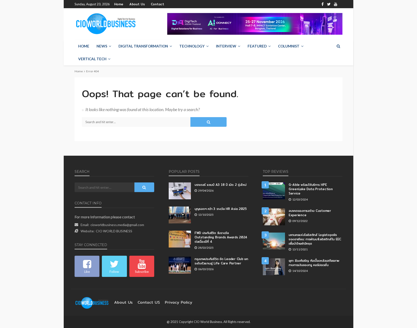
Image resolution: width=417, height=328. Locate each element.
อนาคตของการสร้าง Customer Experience (310, 212)
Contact (157, 4)
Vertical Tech (92, 59)
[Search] (338, 46)
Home (118, 4)
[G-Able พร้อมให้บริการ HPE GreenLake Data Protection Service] (274, 190)
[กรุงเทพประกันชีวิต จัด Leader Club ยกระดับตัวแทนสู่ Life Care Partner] (180, 265)
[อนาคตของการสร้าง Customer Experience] (274, 216)
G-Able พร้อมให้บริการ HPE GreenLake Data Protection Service (311, 189)
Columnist (288, 46)
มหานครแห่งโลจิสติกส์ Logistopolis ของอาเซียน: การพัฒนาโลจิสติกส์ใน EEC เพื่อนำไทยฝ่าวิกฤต (315, 239)
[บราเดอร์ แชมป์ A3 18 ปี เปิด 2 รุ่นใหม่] (180, 190)
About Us (137, 4)
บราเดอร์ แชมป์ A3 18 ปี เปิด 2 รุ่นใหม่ (220, 184)
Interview (226, 46)
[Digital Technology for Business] (106, 24)
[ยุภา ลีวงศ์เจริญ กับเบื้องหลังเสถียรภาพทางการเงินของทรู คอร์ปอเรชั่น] (274, 266)
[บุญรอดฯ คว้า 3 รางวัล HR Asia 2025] (180, 215)
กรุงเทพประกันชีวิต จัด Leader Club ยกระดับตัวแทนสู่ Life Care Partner (221, 261)
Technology (192, 46)
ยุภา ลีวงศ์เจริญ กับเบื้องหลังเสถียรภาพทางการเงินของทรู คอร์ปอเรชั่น (314, 262)
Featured (257, 46)
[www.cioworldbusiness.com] (92, 302)
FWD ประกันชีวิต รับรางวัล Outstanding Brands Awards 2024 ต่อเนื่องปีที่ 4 (221, 237)
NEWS (102, 46)
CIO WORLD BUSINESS (114, 231)
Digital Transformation (143, 46)
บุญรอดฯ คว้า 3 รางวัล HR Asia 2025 (221, 209)
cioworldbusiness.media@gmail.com (117, 225)
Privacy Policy (178, 302)
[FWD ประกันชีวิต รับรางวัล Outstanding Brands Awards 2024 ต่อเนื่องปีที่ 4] (180, 239)
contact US (149, 302)
